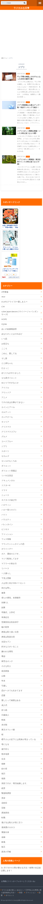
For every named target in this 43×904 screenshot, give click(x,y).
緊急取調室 (6, 793)
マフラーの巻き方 (9, 563)
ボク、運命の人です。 (11, 554)
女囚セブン (6, 641)
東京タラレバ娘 (8, 729)
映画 (3, 720)
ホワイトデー (7, 549)
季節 (3, 656)
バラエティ (6, 519)
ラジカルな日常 (22, 8)
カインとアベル (8, 407)
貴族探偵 (5, 812)
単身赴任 (5, 617)
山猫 (3, 676)
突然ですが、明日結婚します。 (14, 783)
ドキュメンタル (8, 480)
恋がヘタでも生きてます (11, 690)
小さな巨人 (6, 666)
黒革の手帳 (6, 852)
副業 (3, 607)
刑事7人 (4, 602)
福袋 (3, 778)
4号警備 (4, 292)
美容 (3, 798)
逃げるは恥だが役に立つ (11, 822)
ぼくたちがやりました (11, 373)
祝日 (3, 773)
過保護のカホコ (8, 827)
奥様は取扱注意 (8, 637)
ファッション (7, 534)
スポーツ (5, 451)
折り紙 (4, 710)
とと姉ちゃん (7, 363)
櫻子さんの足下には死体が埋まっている (18, 739)
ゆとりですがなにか (10, 383)
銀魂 (3, 842)
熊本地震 (5, 754)
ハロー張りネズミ (9, 510)
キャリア (5, 422)
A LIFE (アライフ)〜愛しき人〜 (14, 301)
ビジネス (5, 529)
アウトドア (6, 392)
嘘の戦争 (5, 627)
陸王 (3, 847)
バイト (4, 514)
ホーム (5, 58)
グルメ (4, 436)
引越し (4, 685)
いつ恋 (4, 339)
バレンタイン (7, 524)
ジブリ (4, 446)
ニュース (5, 495)
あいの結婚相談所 (9, 329)
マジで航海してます (10, 558)
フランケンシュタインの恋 (12, 544)
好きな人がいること (10, 646)
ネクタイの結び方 (9, 500)
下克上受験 (6, 578)
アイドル (5, 387)
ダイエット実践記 (9, 470)
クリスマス (6, 426)
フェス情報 (6, 539)
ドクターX (5, 485)
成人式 (4, 705)
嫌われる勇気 (7, 651)
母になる (5, 744)
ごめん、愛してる (9, 353)
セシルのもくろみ (9, 461)
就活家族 (5, 671)
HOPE (4, 319)
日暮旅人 (5, 715)
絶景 (3, 788)
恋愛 (3, 695)
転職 (3, 817)
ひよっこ (5, 368)
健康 (3, 593)
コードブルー (7, 441)
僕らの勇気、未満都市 (11, 597)
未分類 (4, 724)
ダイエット (6, 466)
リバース (5, 568)
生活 (3, 759)
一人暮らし (6, 573)
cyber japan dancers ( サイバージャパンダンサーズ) (19, 312)
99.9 (3, 297)
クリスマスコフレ (9, 431)
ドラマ (4, 490)
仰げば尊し (6, 588)
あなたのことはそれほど (11, 334)
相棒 (3, 764)
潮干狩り (5, 749)
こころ (4, 348)
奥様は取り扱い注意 (10, 632)
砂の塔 (4, 768)
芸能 (3, 808)
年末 (3, 681)
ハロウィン (6, 505)
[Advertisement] (21, 33)
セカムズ (5, 456)
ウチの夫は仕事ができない (12, 402)
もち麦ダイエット (9, 378)
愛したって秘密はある (11, 700)
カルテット (6, 412)
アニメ (4, 397)
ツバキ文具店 (7, 475)
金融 (3, 837)
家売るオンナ (7, 661)
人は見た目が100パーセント (13, 583)
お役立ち (5, 343)
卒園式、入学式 (8, 612)
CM (3, 306)
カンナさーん (7, 417)
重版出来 (5, 832)
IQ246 (4, 324)
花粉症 (4, 803)
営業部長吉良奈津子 (10, 622)
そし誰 (4, 358)
